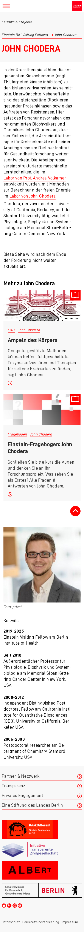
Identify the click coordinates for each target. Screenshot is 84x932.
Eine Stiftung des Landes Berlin (32, 805)
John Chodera (29, 330)
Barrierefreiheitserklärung (40, 922)
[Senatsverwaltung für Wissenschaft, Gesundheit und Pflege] (42, 890)
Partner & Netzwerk (21, 776)
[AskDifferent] (42, 829)
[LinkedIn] (9, 905)
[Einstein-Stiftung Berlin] (77, 6)
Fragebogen (17, 434)
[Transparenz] (42, 849)
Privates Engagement (22, 795)
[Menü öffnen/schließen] (6, 6)
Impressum (70, 922)
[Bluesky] (4, 905)
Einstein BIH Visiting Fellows (25, 35)
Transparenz (13, 786)
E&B (11, 330)
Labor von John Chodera (32, 196)
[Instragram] (14, 905)
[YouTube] (20, 905)
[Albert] (42, 870)
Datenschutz (11, 922)
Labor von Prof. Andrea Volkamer (34, 178)
